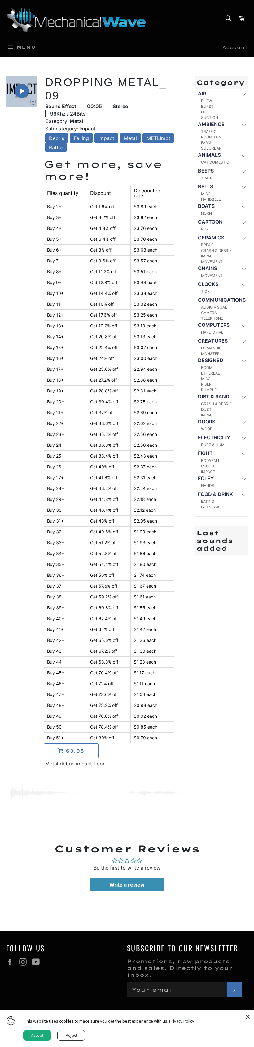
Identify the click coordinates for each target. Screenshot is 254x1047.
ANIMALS (209, 155)
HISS (205, 112)
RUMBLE (209, 390)
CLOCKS (208, 284)
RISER (206, 384)
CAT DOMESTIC (215, 162)
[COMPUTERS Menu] (243, 325)
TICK (205, 291)
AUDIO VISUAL (214, 307)
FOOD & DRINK (215, 494)
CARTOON (210, 222)
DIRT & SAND (214, 396)
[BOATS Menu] (243, 206)
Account (235, 47)
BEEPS (206, 171)
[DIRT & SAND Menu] (243, 397)
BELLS (205, 186)
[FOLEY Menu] (243, 479)
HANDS (207, 485)
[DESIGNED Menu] (243, 361)
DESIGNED (210, 360)
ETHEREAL (210, 373)
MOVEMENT (212, 261)
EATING (207, 501)
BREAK (207, 245)
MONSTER (210, 353)
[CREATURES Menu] (243, 341)
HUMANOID (211, 348)
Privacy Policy (181, 1021)
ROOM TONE (212, 137)
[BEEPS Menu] (243, 171)
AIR (202, 93)
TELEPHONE (212, 318)
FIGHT (205, 453)
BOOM (206, 367)
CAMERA (209, 312)
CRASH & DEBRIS (216, 250)
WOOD (207, 429)
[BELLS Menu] (243, 187)
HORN (206, 213)
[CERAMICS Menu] (243, 238)
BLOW (206, 101)
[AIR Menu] (243, 94)
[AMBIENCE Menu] (243, 124)
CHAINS (207, 268)
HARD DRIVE (212, 332)
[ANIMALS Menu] (243, 155)
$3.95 (74, 751)
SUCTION (209, 117)
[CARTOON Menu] (243, 222)
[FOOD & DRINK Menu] (243, 494)
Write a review (127, 885)
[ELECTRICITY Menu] (243, 438)
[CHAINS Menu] (243, 269)
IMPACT (208, 256)
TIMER (206, 178)
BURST (207, 106)
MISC (206, 193)
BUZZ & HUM (213, 444)
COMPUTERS (214, 325)
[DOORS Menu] (243, 422)
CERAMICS (211, 237)
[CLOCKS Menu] (243, 284)
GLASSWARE (212, 507)
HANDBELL (211, 199)
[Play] (22, 91)
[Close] (248, 1016)
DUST (206, 409)
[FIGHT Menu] (243, 453)
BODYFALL (210, 460)
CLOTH (207, 466)
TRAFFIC (209, 131)
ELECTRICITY (214, 437)
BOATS (206, 206)
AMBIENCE (211, 124)
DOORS (206, 421)
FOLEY (206, 478)
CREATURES (213, 341)
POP (205, 229)
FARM (206, 142)
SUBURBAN (211, 148)
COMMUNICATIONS (222, 300)
